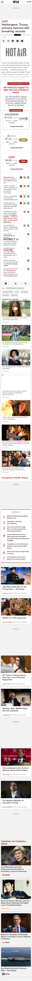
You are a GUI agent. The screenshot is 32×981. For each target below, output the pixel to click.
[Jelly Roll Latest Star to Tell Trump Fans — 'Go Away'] (16, 576)
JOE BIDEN (24, 292)
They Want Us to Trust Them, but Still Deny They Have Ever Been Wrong (17, 546)
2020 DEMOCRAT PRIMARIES (14, 288)
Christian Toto (7, 593)
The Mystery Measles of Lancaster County (13, 801)
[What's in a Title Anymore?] (16, 607)
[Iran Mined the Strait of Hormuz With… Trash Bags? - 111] (16, 957)
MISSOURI (14, 295)
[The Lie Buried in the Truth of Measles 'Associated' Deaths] (16, 757)
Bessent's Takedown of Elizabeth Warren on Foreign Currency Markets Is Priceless (16, 937)
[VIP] (29, 2)
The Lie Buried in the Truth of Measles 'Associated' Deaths (15, 769)
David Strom (6, 774)
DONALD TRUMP (8, 292)
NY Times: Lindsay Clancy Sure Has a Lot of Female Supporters (14, 677)
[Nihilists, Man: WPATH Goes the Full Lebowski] (16, 697)
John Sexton (6, 684)
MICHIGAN (6, 295)
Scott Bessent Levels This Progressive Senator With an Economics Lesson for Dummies (14, 869)
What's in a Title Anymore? (14, 618)
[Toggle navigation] (2, 2)
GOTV (17, 292)
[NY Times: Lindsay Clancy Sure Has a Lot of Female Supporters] (16, 664)
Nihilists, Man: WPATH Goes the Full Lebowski (15, 709)
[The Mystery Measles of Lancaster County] (16, 789)
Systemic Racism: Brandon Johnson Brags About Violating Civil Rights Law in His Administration (15, 903)
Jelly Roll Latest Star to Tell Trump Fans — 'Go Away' (14, 588)
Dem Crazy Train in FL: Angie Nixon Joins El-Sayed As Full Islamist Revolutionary (16, 529)
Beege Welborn (6, 622)
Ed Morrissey (8, 35)
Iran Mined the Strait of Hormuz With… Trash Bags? (13, 969)
